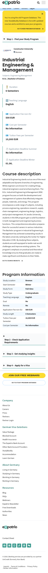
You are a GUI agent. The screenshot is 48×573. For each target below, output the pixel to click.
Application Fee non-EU (12, 309)
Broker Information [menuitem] (10, 568)
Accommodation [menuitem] (9, 454)
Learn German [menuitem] (8, 458)
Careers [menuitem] (5, 409)
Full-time (29, 289)
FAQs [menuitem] (4, 496)
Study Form (8, 289)
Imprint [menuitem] (6, 566)
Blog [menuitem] (4, 492)
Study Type (7, 293)
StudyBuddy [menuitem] (7, 450)
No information (32, 325)
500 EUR (28, 309)
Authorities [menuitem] (7, 511)
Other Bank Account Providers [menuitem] (14, 447)
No (26, 301)
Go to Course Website (11, 261)
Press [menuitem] (4, 413)
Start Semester (9, 284)
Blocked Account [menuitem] (9, 436)
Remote (6, 305)
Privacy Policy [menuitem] (32, 566)
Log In (32, 8)
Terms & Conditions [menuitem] (18, 566)
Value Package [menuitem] (8, 432)
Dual (5, 301)
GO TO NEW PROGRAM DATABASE (29, 29)
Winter (28, 284)
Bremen (28, 280)
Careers (16, 8)
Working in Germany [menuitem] (10, 477)
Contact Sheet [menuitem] (8, 538)
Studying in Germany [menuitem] (11, 473)
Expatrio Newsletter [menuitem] (10, 504)
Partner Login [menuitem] (8, 420)
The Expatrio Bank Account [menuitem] (13, 443)
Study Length (8, 314)
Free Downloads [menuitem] (9, 507)
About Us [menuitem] (6, 405)
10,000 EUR (30, 318)
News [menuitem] (4, 515)
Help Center (6, 8)
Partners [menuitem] (5, 416)
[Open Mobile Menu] (44, 2)
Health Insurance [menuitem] (9, 439)
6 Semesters (30, 314)
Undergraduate (32, 293)
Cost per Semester (10, 325)
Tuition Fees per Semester (9, 320)
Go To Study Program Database (24, 383)
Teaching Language (11, 297)
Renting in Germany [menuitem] (10, 481)
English (28, 297)
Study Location (9, 280)
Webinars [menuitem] (6, 500)
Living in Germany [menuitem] (9, 469)
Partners (24, 8)
